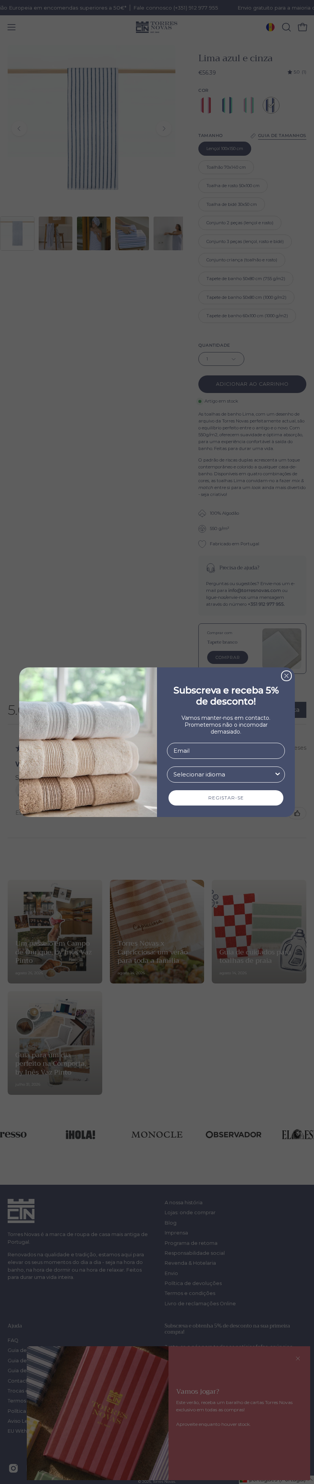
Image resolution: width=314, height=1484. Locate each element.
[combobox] (223, 774)
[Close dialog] (286, 675)
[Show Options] (277, 774)
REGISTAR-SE (226, 798)
